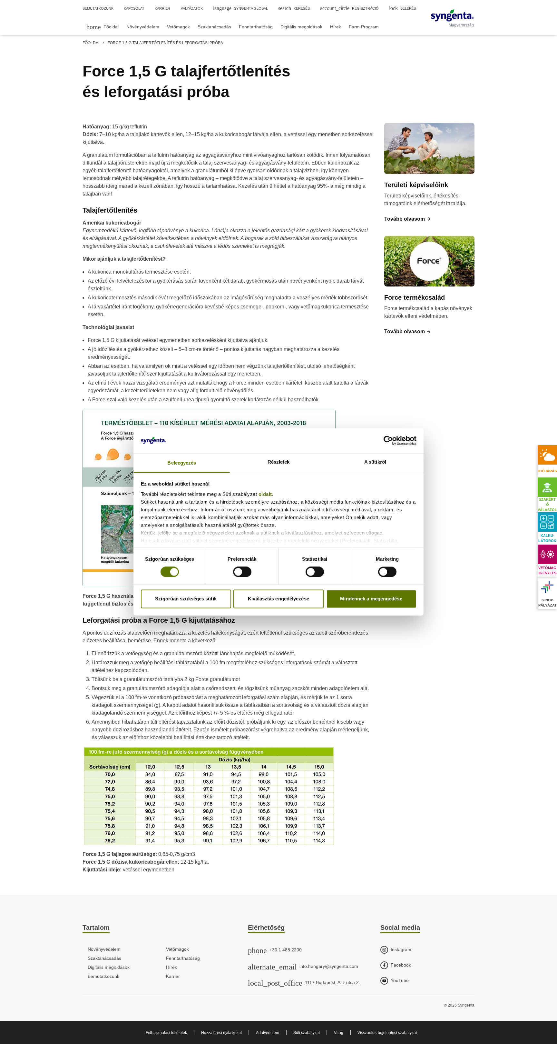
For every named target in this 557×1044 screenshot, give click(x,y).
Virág (338, 1032)
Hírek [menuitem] (335, 26)
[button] (407, 219)
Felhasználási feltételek (166, 1032)
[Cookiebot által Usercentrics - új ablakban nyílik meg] (388, 441)
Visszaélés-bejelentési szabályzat (387, 1032)
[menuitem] (102, 26)
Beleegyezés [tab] (181, 463)
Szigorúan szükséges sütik (186, 598)
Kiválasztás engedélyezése (278, 598)
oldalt (265, 494)
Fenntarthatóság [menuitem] (256, 26)
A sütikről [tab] (375, 462)
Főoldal (92, 43)
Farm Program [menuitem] (364, 26)
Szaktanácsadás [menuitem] (214, 26)
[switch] (242, 572)
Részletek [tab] (279, 462)
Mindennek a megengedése (371, 598)
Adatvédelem (267, 1032)
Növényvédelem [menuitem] (142, 26)
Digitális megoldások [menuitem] (301, 26)
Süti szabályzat (306, 1032)
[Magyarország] (452, 15)
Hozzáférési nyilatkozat (221, 1032)
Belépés (402, 8)
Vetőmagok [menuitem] (178, 26)
